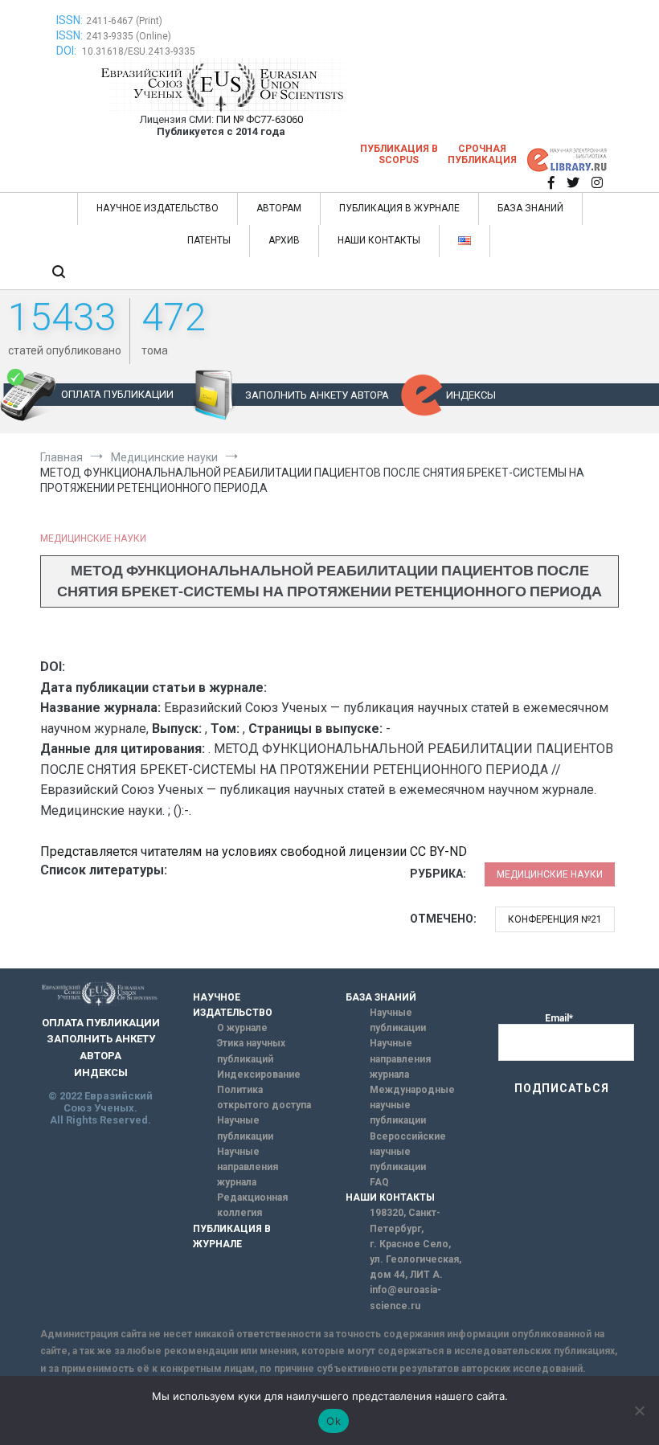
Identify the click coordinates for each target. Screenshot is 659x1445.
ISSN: (69, 20)
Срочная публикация (482, 154)
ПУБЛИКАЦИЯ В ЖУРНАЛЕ (399, 208)
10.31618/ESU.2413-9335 (138, 51)
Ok (333, 1420)
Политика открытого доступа (264, 1097)
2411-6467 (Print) (124, 21)
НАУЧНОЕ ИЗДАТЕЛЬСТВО (157, 208)
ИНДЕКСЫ (471, 395)
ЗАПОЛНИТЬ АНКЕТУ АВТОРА (317, 395)
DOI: (67, 50)
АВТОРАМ (278, 208)
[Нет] (639, 1410)
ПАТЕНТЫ (209, 240)
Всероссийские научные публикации (408, 1152)
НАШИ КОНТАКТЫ (379, 240)
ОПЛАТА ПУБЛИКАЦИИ (117, 394)
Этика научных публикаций (251, 1051)
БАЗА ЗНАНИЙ (530, 208)
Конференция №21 (555, 919)
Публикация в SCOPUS (399, 154)
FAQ (379, 1182)
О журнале (242, 1028)
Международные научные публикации (412, 1105)
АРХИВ (284, 240)
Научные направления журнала (247, 1167)
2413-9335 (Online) (128, 36)
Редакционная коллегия (252, 1205)
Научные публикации (245, 1128)
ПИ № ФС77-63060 (259, 119)
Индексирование (259, 1074)
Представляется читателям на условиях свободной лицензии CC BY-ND (253, 851)
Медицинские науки (93, 538)
